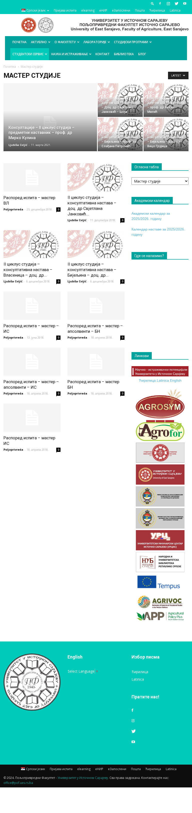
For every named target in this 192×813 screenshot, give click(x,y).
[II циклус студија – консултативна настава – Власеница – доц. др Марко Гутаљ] (32, 244)
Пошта (140, 10)
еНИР (103, 10)
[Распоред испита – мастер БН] (96, 362)
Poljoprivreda (13, 209)
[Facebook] (160, 3)
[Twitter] (176, 3)
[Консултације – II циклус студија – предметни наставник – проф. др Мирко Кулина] (50, 124)
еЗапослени (121, 10)
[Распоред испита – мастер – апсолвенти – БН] (96, 305)
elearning (87, 10)
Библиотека (124, 54)
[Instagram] (168, 3)
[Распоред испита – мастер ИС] (32, 417)
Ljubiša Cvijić (18, 145)
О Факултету (65, 42)
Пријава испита (65, 10)
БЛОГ (142, 54)
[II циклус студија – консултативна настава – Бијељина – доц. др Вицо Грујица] (166, 134)
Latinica (175, 10)
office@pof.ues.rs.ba (18, 783)
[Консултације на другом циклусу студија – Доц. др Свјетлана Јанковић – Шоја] (120, 100)
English (176, 380)
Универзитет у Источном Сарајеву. (83, 778)
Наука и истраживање (69, 54)
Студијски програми (131, 42)
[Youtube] (184, 3)
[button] (152, 3)
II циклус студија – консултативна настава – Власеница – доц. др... (28, 270)
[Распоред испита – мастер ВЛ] (32, 177)
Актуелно (39, 42)
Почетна (19, 42)
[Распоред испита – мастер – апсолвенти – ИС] (32, 362)
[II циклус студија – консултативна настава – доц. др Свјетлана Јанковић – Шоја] (96, 177)
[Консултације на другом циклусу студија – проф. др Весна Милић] (166, 100)
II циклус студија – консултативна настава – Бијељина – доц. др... (92, 270)
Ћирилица (157, 10)
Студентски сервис (28, 54)
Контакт (103, 54)
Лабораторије (95, 42)
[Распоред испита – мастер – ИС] (32, 305)
